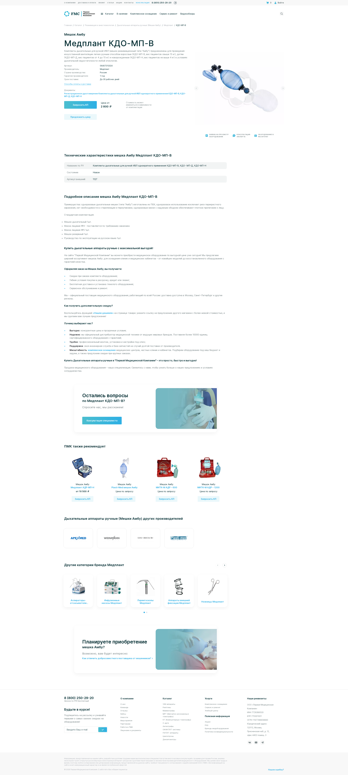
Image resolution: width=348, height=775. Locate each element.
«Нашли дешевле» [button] (103, 313)
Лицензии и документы (130, 730)
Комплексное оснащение (143, 13)
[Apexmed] (78, 538)
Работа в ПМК (126, 727)
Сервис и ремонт (168, 13)
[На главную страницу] (79, 13)
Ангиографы (168, 726)
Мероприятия (126, 720)
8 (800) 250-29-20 (161, 2)
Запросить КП (80, 105)
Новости (124, 717)
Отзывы (124, 711)
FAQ (206, 725)
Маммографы (169, 711)
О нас (122, 704)
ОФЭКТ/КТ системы (172, 729)
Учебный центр (211, 711)
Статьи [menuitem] (110, 3)
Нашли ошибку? (276, 769)
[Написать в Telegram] (175, 2)
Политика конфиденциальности (219, 732)
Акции (207, 722)
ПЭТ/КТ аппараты (170, 733)
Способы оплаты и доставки (77, 84)
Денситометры (169, 739)
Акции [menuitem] (119, 3)
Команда (124, 707)
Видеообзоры (187, 13)
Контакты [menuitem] (128, 3)
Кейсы (123, 714)
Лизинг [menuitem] (101, 3)
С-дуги (166, 723)
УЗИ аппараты (169, 704)
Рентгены (167, 707)
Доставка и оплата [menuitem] (87, 3)
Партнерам (125, 724)
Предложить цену (80, 117)
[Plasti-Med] (179, 538)
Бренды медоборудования (217, 728)
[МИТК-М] (145, 538)
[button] (196, 88)
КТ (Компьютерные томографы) (177, 720)
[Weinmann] (112, 538)
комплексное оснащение (102, 350)
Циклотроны (168, 736)
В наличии (122, 13)
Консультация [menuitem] (143, 3)
